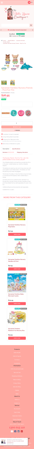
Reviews (5, 152)
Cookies (17, 390)
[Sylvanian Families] (5, 113)
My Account (17, 408)
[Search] (31, 25)
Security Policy (17, 386)
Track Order (17, 412)
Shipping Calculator (22, 152)
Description (6, 148)
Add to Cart (17, 127)
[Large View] (4, 83)
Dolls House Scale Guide (17, 369)
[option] (17, 30)
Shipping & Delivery (17, 376)
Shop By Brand (11, 40)
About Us (17, 399)
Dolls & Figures (17, 356)
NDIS (17, 394)
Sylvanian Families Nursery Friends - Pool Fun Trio (14, 43)
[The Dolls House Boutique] (17, 12)
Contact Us (17, 403)
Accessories (17, 363)
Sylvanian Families (20, 40)
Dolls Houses (17, 352)
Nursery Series (6, 42)
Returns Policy (17, 379)
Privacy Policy (17, 383)
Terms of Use (17, 372)
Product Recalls (17, 419)
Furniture (17, 359)
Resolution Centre (17, 416)
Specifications (16, 148)
